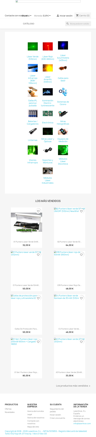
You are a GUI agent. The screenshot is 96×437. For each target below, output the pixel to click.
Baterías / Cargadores (32, 122)
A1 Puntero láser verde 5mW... (27, 242)
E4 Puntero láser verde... (69, 329)
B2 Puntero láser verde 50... (70, 242)
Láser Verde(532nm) (32, 57)
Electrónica (47, 122)
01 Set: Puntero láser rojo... (26, 372)
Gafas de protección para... (26, 329)
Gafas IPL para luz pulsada (32, 103)
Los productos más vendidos (73, 385)
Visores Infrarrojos (33, 161)
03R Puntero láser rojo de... (69, 285)
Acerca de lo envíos (35, 411)
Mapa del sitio (33, 427)
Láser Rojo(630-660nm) (47, 57)
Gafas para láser (63, 79)
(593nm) (48, 81)
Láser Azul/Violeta (63, 56)
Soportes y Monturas (47, 161)
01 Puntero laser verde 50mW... (26, 285)
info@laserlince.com (82, 423)
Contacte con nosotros (16, 15)
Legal (29, 414)
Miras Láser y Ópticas (47, 140)
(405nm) (63, 60)
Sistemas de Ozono (63, 103)
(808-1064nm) (32, 81)
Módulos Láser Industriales (48, 180)
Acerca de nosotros (35, 417)
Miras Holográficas (63, 122)
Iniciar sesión (55, 415)
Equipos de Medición (63, 140)
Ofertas (8, 409)
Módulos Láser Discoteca (63, 161)
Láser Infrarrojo (32, 76)
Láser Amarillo (48, 78)
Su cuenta (56, 404)
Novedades (10, 412)
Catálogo (28, 23)
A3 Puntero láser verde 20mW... (69, 372)
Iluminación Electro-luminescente (47, 103)
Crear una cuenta (57, 418)
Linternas (32, 140)
